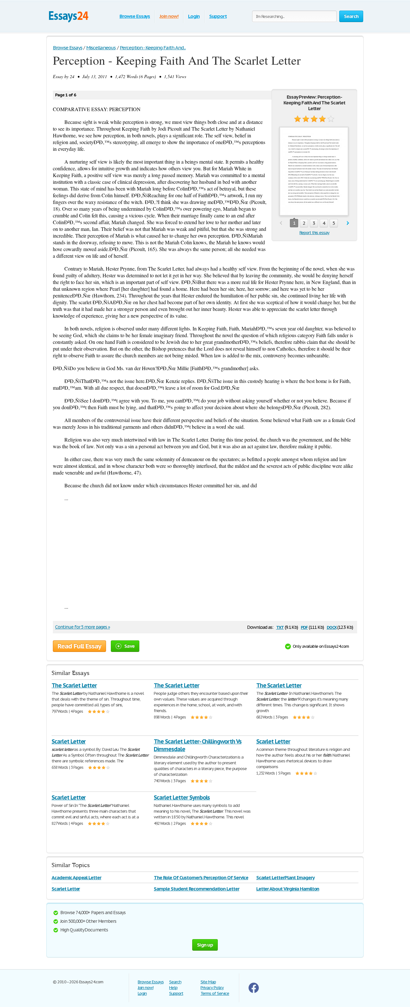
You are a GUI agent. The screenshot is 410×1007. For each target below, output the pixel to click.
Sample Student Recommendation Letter (196, 889)
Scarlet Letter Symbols (182, 797)
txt (280, 626)
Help (173, 987)
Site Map (208, 982)
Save (129, 646)
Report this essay (314, 232)
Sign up (205, 945)
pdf (304, 626)
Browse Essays (134, 16)
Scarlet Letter (69, 741)
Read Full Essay (79, 646)
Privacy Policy (212, 987)
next (348, 223)
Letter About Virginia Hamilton (287, 889)
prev (280, 223)
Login (194, 16)
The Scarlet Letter (74, 685)
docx (332, 626)
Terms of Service (215, 993)
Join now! (169, 16)
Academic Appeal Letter (76, 877)
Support (218, 16)
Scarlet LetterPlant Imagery (285, 877)
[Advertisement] (205, 552)
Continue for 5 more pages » (82, 627)
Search (175, 982)
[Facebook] (254, 991)
